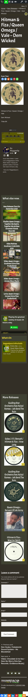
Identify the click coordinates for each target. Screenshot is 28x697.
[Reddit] (8, 79)
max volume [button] (9, 133)
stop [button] (15, 136)
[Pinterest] (14, 79)
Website (3, 620)
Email (3, 610)
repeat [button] (12, 139)
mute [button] (3, 133)
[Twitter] (5, 79)
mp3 (22, 141)
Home (3, 8)
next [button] (18, 136)
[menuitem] (2, 1)
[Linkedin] (11, 79)
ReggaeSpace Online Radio (12, 343)
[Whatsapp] (17, 79)
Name (3, 601)
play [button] (11, 136)
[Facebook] (2, 79)
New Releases (12, 8)
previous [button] (7, 136)
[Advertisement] (13, 184)
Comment (5, 582)
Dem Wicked (5, 141)
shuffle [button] (14, 139)
